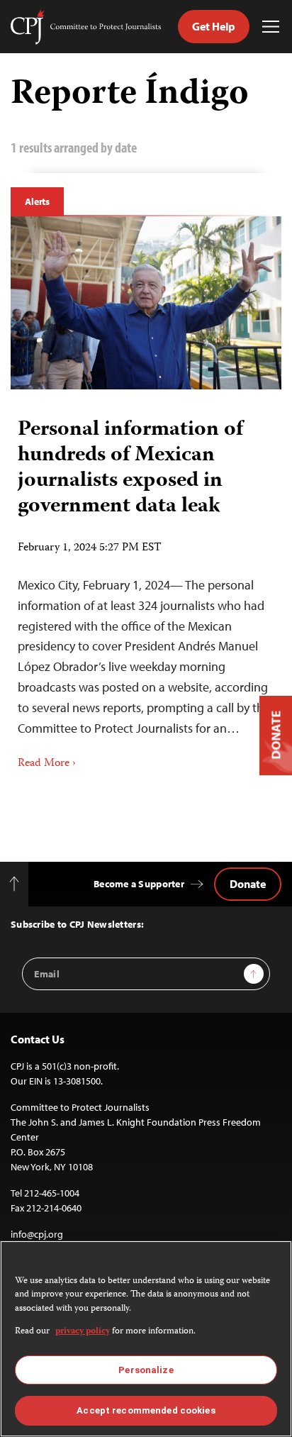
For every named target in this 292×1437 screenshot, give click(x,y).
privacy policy (82, 1331)
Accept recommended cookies (146, 1410)
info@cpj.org (37, 1234)
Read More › (47, 764)
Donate (248, 884)
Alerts (37, 201)
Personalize (145, 1370)
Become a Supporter (139, 883)
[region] (146, 1339)
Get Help (213, 26)
